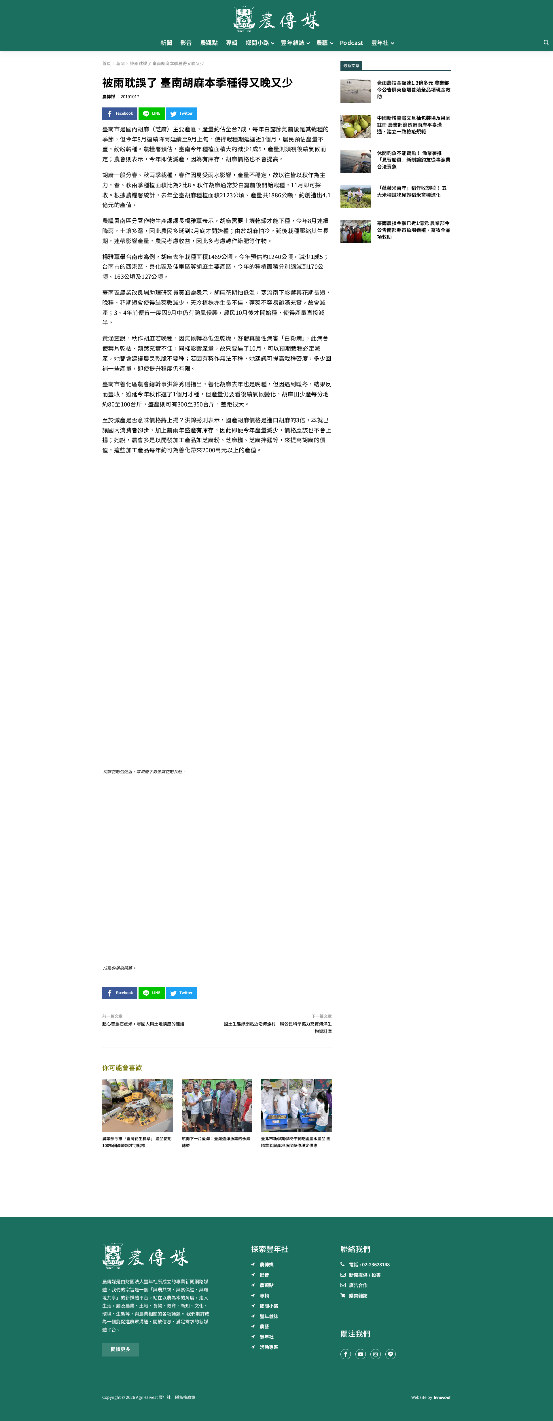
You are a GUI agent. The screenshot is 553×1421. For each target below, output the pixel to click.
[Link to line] (390, 1354)
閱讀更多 (120, 1349)
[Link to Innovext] (442, 1397)
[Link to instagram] (375, 1354)
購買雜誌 (358, 1296)
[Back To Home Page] (157, 1256)
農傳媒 (108, 96)
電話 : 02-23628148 (369, 1265)
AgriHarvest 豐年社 (153, 1397)
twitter (186, 113)
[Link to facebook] (345, 1354)
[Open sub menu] (272, 43)
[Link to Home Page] (276, 17)
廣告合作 (358, 1286)
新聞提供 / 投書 (365, 1275)
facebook (124, 113)
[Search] (546, 42)
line (156, 113)
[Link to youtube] (360, 1354)
